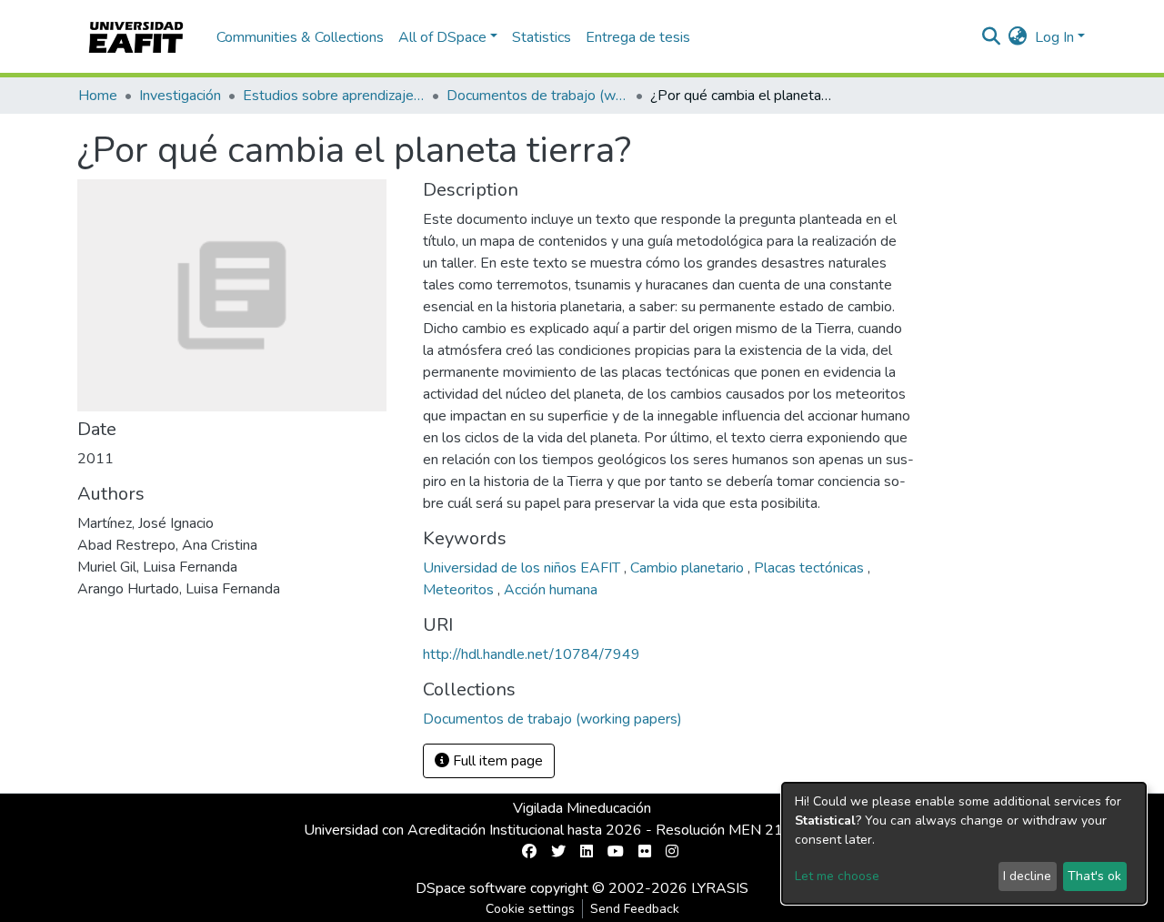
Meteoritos (460, 590)
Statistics (541, 37)
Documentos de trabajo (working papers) (537, 96)
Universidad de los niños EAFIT (523, 568)
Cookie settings (530, 908)
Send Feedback (634, 908)
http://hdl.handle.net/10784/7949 (531, 654)
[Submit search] (991, 37)
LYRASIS (719, 888)
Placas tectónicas (811, 568)
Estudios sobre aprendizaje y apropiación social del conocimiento (334, 96)
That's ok (1094, 876)
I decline (1027, 876)
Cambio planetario (689, 568)
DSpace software (471, 888)
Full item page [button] (496, 761)
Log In (1054, 37)
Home (97, 96)
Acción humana (550, 590)
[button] (1018, 37)
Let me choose (837, 876)
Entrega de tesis (638, 37)
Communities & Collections (300, 37)
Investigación (180, 96)
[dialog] (964, 843)
